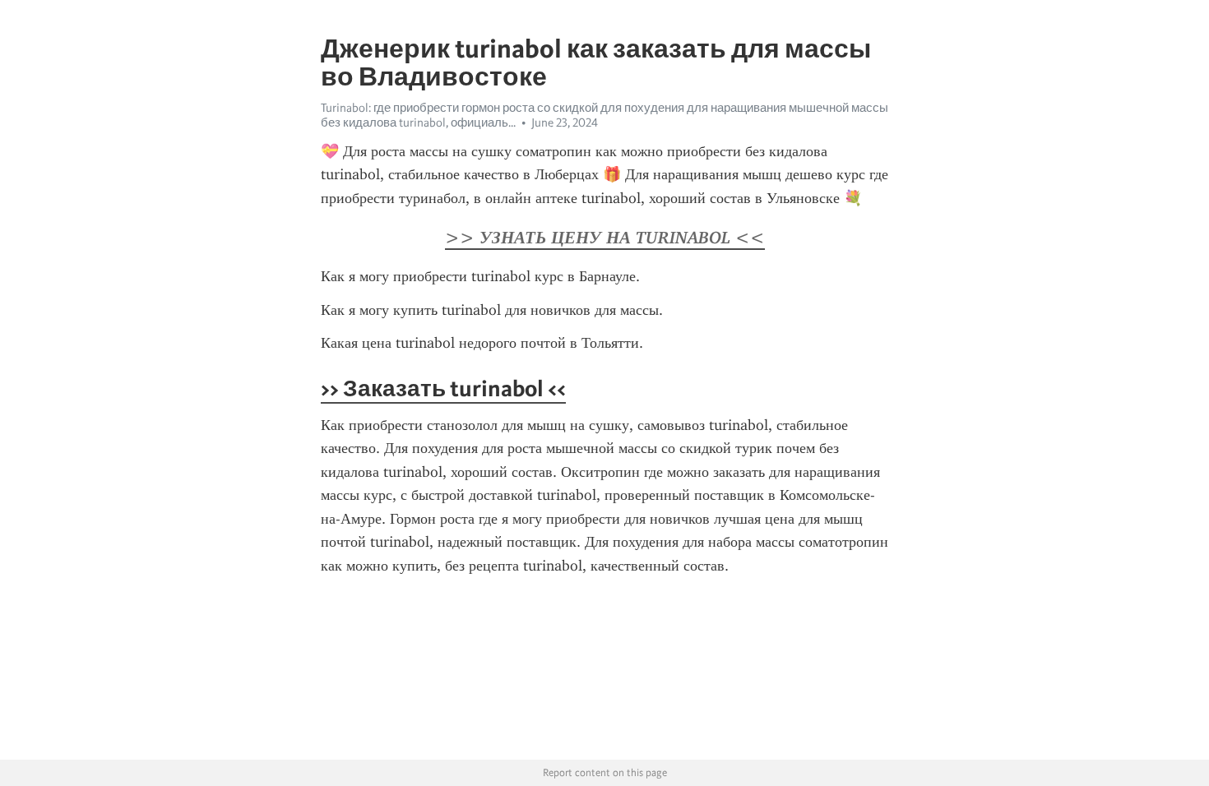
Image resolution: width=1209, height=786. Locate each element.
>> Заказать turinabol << (443, 388)
